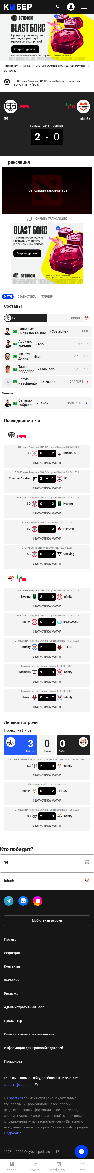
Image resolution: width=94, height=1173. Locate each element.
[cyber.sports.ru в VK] (24, 902)
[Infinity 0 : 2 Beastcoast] (72, 106)
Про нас (10, 939)
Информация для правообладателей (33, 1048)
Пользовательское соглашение (29, 1034)
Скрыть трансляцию (51, 218)
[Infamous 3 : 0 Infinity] (68, 107)
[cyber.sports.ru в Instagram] (38, 902)
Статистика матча (47, 463)
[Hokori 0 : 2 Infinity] (66, 104)
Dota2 (26, 65)
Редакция (12, 953)
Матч (8, 296)
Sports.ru (16, 1098)
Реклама (11, 994)
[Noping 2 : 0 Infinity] (74, 106)
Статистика (27, 296)
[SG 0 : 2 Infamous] (28, 106)
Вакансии (11, 980)
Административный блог (24, 1007)
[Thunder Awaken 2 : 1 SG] (26, 106)
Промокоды (13, 1061)
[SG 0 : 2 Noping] (24, 106)
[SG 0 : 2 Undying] (20, 106)
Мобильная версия (47, 920)
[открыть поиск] (58, 7)
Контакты (12, 966)
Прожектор (13, 1021)
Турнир (47, 296)
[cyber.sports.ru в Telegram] (9, 902)
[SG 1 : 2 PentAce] (22, 106)
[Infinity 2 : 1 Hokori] (70, 105)
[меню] (84, 7)
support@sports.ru (18, 1085)
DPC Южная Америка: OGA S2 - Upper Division (61, 65)
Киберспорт (11, 65)
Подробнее (12, 1133)
